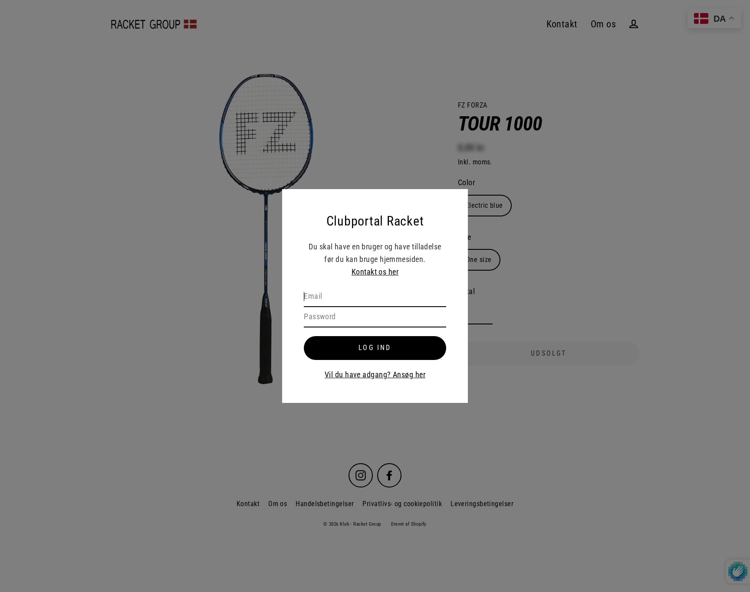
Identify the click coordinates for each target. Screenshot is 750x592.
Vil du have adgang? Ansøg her (375, 374)
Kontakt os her (375, 271)
